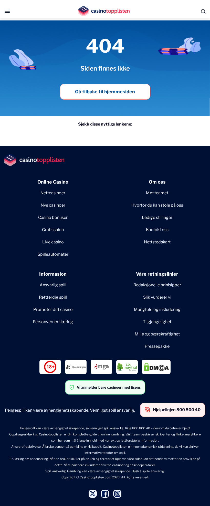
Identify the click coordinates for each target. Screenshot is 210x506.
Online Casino (52, 182)
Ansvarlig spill (53, 285)
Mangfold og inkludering (157, 309)
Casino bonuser (53, 217)
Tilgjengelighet (157, 321)
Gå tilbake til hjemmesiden (105, 91)
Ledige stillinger (157, 217)
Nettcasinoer (52, 192)
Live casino (53, 242)
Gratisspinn (53, 229)
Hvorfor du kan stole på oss (157, 205)
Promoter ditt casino (53, 309)
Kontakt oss (157, 229)
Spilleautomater (53, 254)
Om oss (157, 182)
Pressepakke (157, 346)
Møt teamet (157, 192)
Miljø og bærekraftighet (157, 334)
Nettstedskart (157, 242)
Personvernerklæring (53, 321)
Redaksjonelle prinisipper (157, 285)
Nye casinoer (53, 205)
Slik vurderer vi (157, 297)
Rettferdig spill (53, 297)
